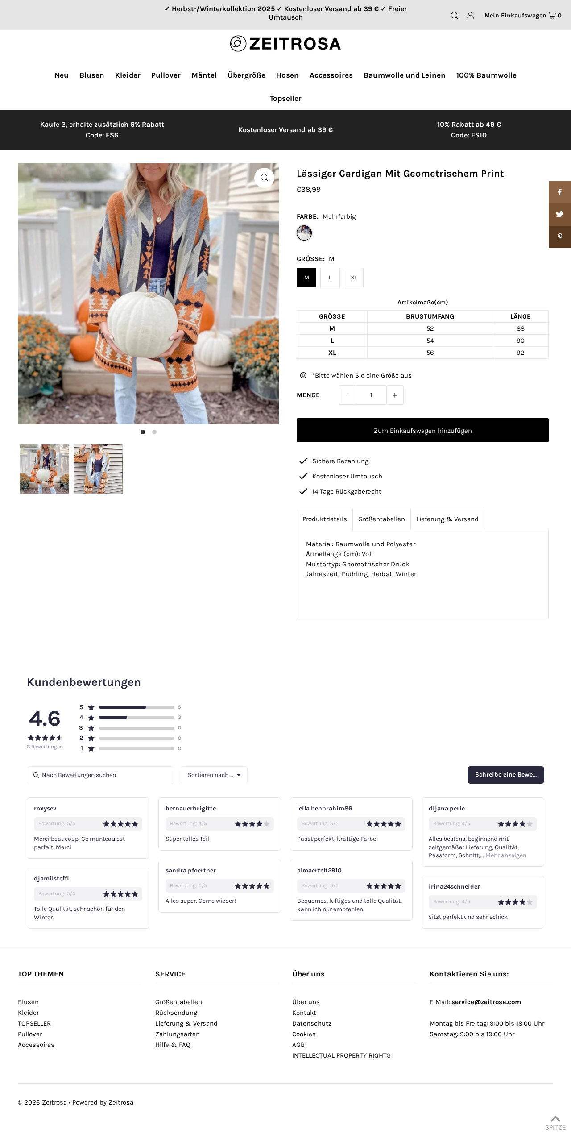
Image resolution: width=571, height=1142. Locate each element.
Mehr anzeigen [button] (505, 855)
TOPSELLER (34, 1023)
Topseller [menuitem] (286, 98)
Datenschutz (311, 1023)
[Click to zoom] (264, 178)
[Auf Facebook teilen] (560, 192)
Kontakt (304, 1013)
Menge (308, 395)
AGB (298, 1045)
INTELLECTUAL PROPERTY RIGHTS (341, 1055)
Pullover (30, 1034)
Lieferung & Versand (447, 519)
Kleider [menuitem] (128, 75)
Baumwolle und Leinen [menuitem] (405, 75)
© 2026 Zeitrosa (42, 1102)
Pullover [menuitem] (166, 75)
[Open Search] (454, 15)
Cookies (304, 1034)
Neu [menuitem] (61, 75)
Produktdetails (324, 519)
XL (354, 277)
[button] (126, 707)
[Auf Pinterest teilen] (560, 237)
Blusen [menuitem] (91, 75)
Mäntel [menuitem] (204, 75)
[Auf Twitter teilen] (560, 214)
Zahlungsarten (177, 1034)
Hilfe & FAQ (172, 1045)
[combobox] (214, 775)
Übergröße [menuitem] (246, 75)
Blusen (28, 1002)
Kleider (28, 1013)
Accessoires (36, 1045)
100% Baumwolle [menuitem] (486, 75)
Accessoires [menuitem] (331, 75)
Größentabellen (381, 519)
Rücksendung (176, 1013)
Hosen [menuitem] (287, 75)
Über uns (306, 1002)
